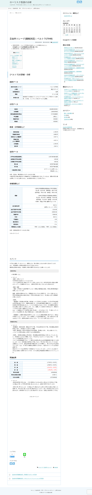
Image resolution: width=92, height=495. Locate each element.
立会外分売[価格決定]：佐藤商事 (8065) (74, 68)
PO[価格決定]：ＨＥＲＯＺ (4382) (72, 104)
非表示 (17, 52)
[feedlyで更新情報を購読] (78, 2)
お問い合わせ (36, 8)
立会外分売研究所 (67, 127)
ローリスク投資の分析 (21, 2)
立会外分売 (15, 8)
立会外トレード (48, 467)
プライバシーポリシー (27, 8)
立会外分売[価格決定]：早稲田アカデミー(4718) (24, 474)
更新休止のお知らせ (69, 47)
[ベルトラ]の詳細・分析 (16, 55)
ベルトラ (40, 467)
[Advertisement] (34, 25)
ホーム (9, 8)
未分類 (65, 117)
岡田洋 (75, 94)
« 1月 (66, 34)
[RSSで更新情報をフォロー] (81, 2)
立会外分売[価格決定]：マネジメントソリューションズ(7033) (28, 478)
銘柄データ (15, 57)
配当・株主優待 (68, 113)
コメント (14, 65)
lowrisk (56, 467)
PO (20, 8)
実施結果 (14, 67)
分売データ (15, 58)
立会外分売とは (68, 16)
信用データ (15, 62)
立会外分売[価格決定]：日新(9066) (73, 71)
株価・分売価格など (17, 60)
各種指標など (15, 63)
